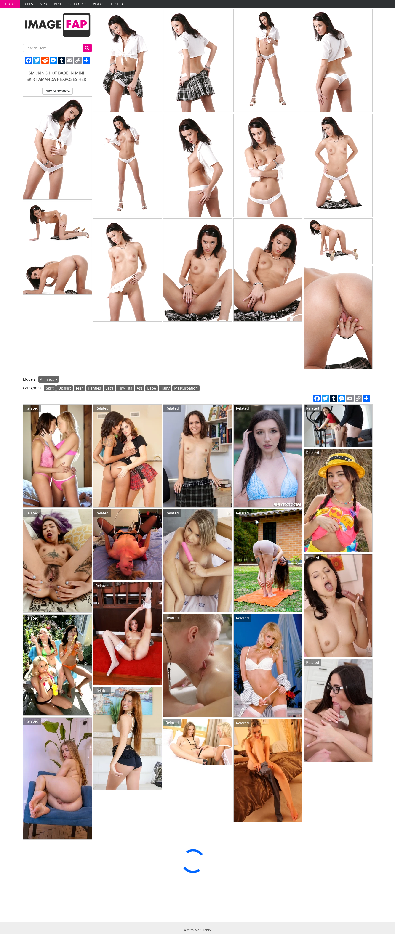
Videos (98, 4)
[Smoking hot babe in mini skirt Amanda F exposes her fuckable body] (127, 60)
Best (57, 4)
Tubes (28, 4)
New (43, 4)
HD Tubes (118, 4)
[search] (87, 48)
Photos (9, 4)
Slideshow (57, 90)
